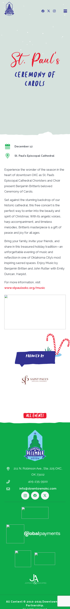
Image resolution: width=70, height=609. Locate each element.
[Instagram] (54, 11)
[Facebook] (43, 11)
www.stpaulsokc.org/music (24, 288)
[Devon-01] (35, 513)
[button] (65, 11)
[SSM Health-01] (44, 558)
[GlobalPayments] (42, 533)
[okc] (23, 558)
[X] (49, 11)
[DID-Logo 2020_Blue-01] (9, 9)
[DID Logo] (35, 445)
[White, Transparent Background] (15, 533)
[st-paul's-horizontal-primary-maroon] (35, 380)
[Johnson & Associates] (35, 579)
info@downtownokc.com (37, 488)
